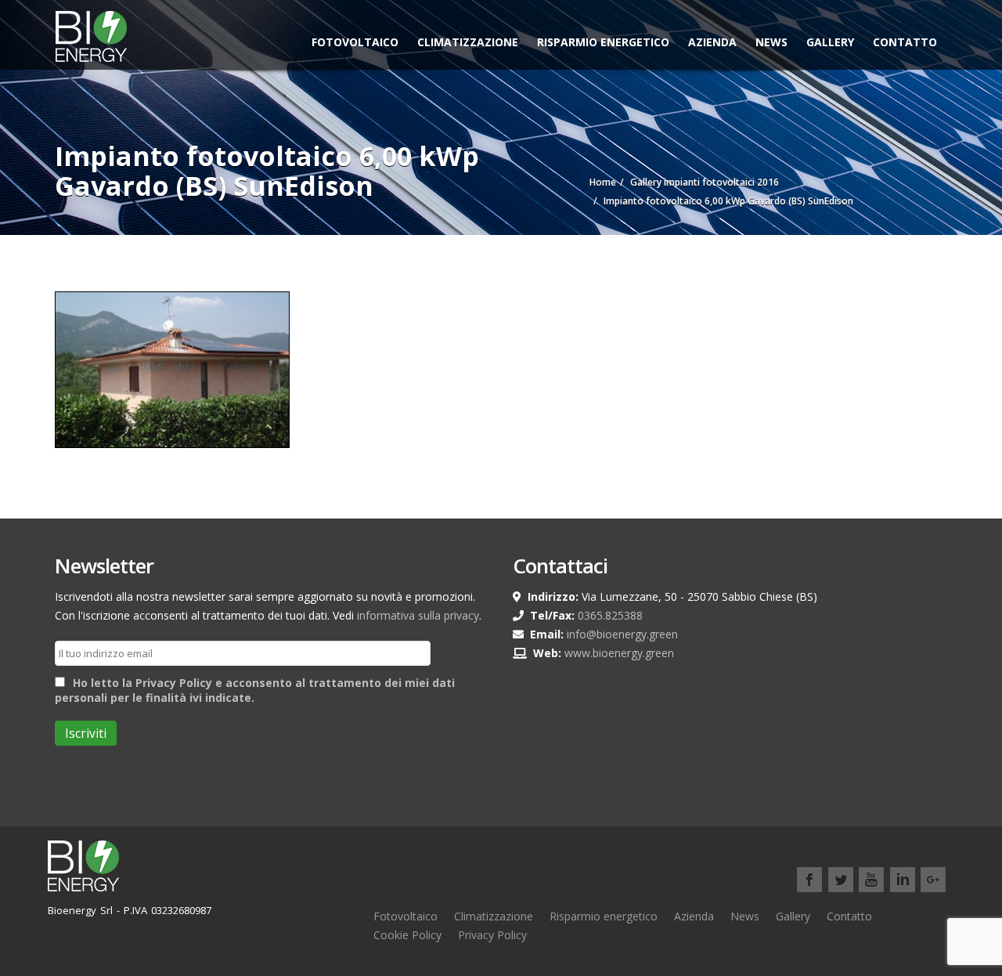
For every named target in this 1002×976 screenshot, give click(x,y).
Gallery (830, 41)
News (771, 41)
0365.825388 (610, 615)
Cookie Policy (407, 934)
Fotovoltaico (355, 41)
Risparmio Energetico (603, 41)
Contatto (905, 41)
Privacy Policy (492, 934)
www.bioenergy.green (619, 652)
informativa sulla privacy (418, 615)
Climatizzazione (467, 41)
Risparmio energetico (604, 916)
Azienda (712, 41)
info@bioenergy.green (622, 634)
